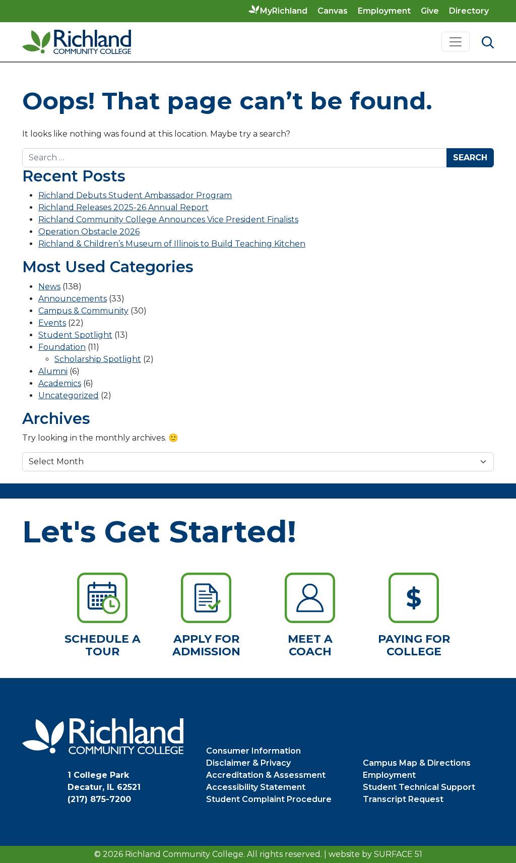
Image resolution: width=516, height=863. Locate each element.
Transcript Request (403, 799)
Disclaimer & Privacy (248, 763)
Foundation (62, 347)
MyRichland (283, 11)
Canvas (332, 11)
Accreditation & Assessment (266, 775)
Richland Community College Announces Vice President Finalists (168, 219)
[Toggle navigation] (455, 42)
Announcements (72, 298)
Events (52, 323)
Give (430, 11)
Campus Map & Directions (417, 763)
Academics (59, 383)
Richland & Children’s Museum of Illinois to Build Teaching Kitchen (171, 244)
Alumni (53, 371)
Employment (384, 11)
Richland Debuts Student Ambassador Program (135, 195)
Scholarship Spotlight (97, 359)
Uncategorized (68, 395)
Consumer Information (253, 751)
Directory (469, 11)
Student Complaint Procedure (269, 799)
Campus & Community (83, 311)
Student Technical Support (419, 787)
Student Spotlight (75, 335)
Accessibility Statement (255, 787)
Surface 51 (398, 854)
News (49, 286)
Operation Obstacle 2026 (89, 231)
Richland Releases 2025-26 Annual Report (123, 207)
